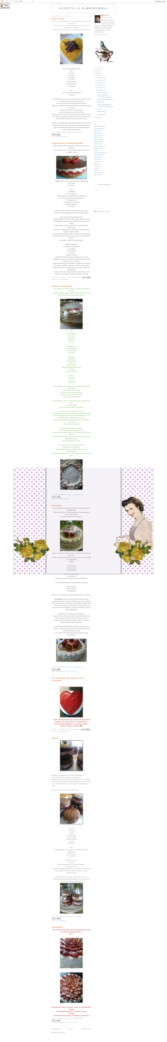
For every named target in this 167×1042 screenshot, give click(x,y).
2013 (97, 75)
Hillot (95, 163)
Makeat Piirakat (64, 498)
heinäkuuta (101, 90)
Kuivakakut (97, 174)
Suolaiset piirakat (98, 146)
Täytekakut (73, 671)
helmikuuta (101, 114)
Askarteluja (97, 161)
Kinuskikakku (56, 505)
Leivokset (62, 920)
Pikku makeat (97, 139)
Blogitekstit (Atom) (60, 1032)
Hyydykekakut (64, 136)
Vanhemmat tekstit (86, 1029)
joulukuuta (101, 77)
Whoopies (55, 738)
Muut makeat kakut (99, 152)
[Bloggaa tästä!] (54, 135)
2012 (97, 117)
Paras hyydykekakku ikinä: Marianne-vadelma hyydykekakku (68, 679)
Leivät (96, 168)
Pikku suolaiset (98, 135)
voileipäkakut (97, 155)
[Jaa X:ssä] (56, 135)
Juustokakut (97, 157)
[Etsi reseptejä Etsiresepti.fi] (101, 211)
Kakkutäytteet (64, 671)
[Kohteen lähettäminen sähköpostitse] (52, 135)
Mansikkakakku (57, 927)
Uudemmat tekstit (56, 1029)
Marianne (106, 15)
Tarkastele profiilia (101, 34)
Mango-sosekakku (58, 18)
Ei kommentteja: (77, 132)
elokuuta (100, 88)
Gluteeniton (97, 133)
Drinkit (96, 170)
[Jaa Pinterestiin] (60, 135)
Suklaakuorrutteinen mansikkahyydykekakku (67, 143)
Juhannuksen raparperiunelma (62, 286)
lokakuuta (100, 83)
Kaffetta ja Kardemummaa (83, 8)
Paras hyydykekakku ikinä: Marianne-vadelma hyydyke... (105, 105)
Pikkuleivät (97, 144)
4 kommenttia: (77, 277)
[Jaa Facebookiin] (58, 135)
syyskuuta (100, 85)
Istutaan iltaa (97, 148)
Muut (95, 150)
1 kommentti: (76, 729)
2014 (97, 73)
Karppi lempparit (98, 172)
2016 (97, 70)
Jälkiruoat (96, 159)
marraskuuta (101, 80)
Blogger (109, 184)
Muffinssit (96, 137)
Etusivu (71, 1029)
